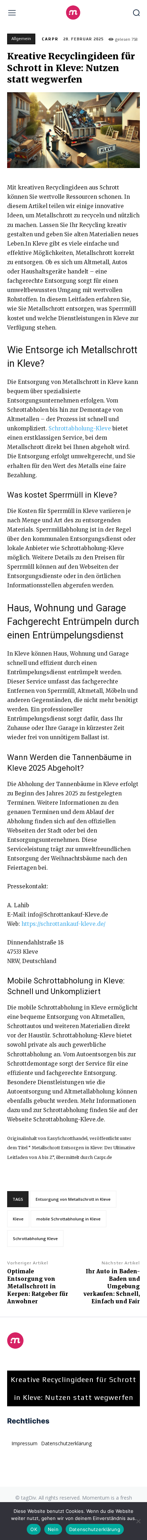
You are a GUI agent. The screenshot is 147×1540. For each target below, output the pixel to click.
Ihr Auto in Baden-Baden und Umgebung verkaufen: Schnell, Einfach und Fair (111, 1286)
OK (33, 1529)
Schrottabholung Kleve (35, 1238)
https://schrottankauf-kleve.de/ (63, 923)
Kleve (18, 1218)
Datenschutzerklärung (94, 1529)
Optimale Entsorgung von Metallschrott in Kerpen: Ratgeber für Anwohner (37, 1286)
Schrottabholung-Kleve (80, 428)
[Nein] (138, 1521)
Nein (53, 1529)
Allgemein (21, 38)
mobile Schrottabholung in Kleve (68, 1218)
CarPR (50, 39)
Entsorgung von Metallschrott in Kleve (73, 1199)
